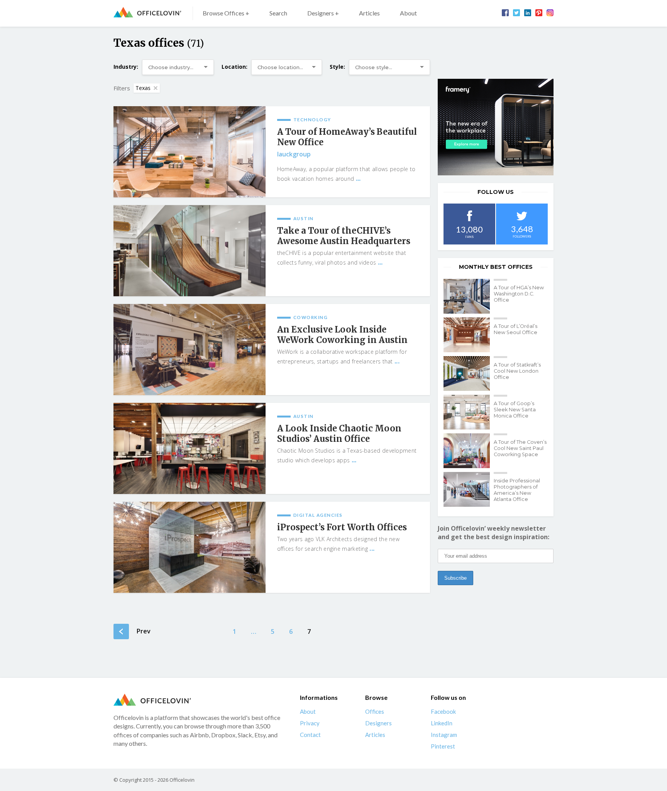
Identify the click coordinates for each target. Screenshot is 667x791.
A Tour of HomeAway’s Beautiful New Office (347, 137)
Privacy (310, 723)
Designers (378, 723)
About (408, 13)
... (358, 178)
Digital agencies (318, 515)
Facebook (443, 711)
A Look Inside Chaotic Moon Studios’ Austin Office (339, 433)
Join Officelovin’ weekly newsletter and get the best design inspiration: (493, 532)
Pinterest (443, 746)
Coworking (310, 317)
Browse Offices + (226, 13)
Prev (144, 631)
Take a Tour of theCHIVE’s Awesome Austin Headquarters (343, 236)
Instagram (444, 734)
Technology (312, 119)
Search (278, 13)
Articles (369, 13)
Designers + (323, 13)
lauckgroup (294, 154)
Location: (234, 66)
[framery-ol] (496, 127)
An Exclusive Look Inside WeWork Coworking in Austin (342, 334)
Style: (337, 66)
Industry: (125, 66)
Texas (143, 88)
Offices (374, 711)
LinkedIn (441, 723)
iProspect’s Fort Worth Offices (342, 527)
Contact (310, 734)
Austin (303, 218)
